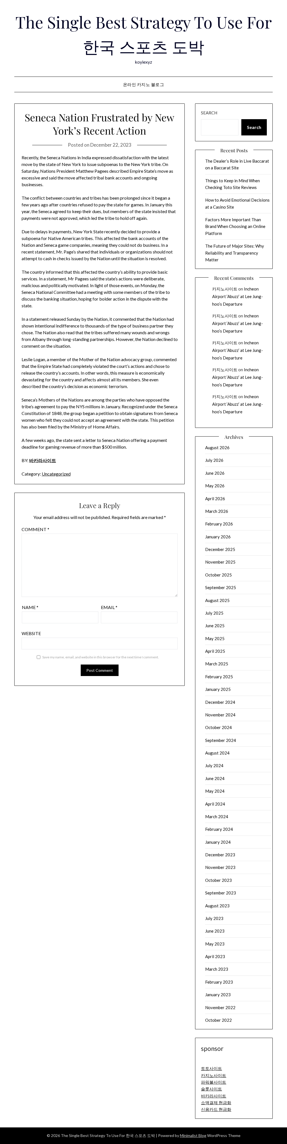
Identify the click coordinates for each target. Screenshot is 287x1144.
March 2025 (216, 663)
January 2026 (218, 536)
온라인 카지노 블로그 (143, 84)
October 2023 (218, 880)
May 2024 (214, 791)
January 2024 (218, 842)
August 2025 (217, 600)
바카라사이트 (42, 460)
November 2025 (220, 561)
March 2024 (216, 816)
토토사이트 (211, 1068)
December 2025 (220, 549)
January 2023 (218, 994)
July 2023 (214, 918)
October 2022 (218, 1020)
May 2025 (214, 638)
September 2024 (220, 740)
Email (109, 607)
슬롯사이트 (211, 1088)
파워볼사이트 (213, 1082)
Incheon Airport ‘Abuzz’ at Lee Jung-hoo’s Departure (237, 296)
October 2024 (218, 727)
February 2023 (219, 981)
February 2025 (219, 676)
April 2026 (215, 498)
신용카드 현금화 (216, 1109)
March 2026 (216, 511)
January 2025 (218, 689)
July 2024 (214, 765)
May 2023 (214, 943)
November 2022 (220, 1007)
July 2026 (214, 460)
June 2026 (214, 473)
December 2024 (220, 702)
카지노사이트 (224, 288)
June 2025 (214, 625)
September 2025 (220, 587)
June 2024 (214, 778)
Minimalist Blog (193, 1135)
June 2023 (214, 930)
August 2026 (217, 447)
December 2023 (220, 854)
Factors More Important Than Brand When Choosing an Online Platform (235, 226)
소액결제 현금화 (216, 1102)
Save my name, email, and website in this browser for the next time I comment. (100, 657)
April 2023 (215, 956)
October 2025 (218, 574)
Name (30, 607)
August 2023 (217, 905)
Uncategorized (56, 473)
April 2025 (215, 651)
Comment (35, 529)
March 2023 (216, 969)
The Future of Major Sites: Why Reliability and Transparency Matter (234, 252)
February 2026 (219, 523)
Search (209, 112)
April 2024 (215, 803)
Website (31, 633)
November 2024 (220, 714)
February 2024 (219, 829)
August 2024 (217, 752)
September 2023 (220, 892)
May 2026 (214, 485)
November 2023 (220, 867)
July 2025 (214, 612)
